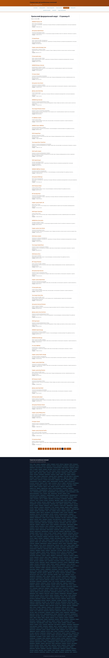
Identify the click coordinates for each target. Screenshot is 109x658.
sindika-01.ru (42, 483)
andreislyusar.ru (46, 505)
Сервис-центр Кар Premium (38, 370)
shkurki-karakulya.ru (50, 529)
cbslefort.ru (58, 586)
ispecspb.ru (37, 534)
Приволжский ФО (59, 7)
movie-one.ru (76, 503)
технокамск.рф (41, 596)
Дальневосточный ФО (46, 10)
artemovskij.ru (68, 560)
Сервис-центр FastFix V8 (38, 202)
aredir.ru (72, 610)
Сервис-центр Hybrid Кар (38, 362)
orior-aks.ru (32, 557)
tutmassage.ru (62, 529)
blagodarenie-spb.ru (44, 488)
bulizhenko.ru (38, 583)
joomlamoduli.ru (35, 588)
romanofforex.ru (32, 550)
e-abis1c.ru (66, 481)
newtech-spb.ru (32, 524)
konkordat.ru (71, 634)
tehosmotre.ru (68, 479)
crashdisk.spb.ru (43, 631)
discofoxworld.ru (47, 474)
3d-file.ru (48, 481)
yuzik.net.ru (56, 627)
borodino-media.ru (70, 517)
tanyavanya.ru (56, 522)
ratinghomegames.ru (33, 572)
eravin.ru (56, 636)
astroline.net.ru (66, 557)
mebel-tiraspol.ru (69, 593)
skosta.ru (49, 581)
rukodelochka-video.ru (56, 648)
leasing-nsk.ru (63, 584)
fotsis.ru (69, 553)
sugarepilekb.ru (41, 560)
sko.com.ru (58, 553)
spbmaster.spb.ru (38, 598)
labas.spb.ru (48, 617)
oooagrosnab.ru (72, 467)
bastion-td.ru (64, 552)
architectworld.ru (38, 629)
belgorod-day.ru (42, 515)
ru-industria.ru (32, 526)
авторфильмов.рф (68, 650)
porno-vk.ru (55, 469)
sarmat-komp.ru (32, 529)
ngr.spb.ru (63, 538)
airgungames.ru (57, 479)
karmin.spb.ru (43, 600)
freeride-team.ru (49, 465)
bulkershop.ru (64, 643)
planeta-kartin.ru (32, 648)
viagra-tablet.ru (69, 484)
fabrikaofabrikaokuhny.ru (74, 495)
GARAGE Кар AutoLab (37, 99)
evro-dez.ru (32, 507)
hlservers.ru (64, 633)
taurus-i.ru (57, 617)
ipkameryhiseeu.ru (39, 576)
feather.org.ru (64, 607)
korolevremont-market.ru (57, 467)
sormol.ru (46, 471)
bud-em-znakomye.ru (39, 467)
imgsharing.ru (32, 517)
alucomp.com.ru (46, 610)
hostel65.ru (62, 474)
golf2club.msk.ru (55, 543)
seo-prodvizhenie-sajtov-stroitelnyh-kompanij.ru (63, 502)
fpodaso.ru (77, 467)
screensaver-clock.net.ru (50, 545)
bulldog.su (53, 598)
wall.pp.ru (47, 605)
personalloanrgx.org (74, 614)
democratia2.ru (32, 579)
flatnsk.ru (49, 557)
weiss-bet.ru (36, 519)
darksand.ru (53, 486)
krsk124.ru (68, 548)
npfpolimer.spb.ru (73, 612)
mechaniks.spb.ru (39, 581)
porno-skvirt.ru (32, 471)
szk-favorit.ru (42, 557)
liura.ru (65, 474)
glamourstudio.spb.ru (72, 596)
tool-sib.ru (64, 565)
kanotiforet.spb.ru (57, 529)
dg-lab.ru (50, 548)
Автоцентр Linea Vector (37, 83)
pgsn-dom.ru (57, 619)
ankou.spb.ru (67, 541)
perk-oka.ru (32, 505)
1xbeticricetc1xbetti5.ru (54, 481)
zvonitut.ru (51, 524)
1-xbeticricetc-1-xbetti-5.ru (53, 476)
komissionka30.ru (48, 584)
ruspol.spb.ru (48, 576)
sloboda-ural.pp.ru (54, 550)
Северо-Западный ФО (50, 7)
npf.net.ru (65, 545)
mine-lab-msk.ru (45, 484)
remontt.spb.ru (36, 564)
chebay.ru (57, 629)
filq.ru (78, 633)
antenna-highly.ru (39, 484)
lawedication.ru (63, 624)
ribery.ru (75, 512)
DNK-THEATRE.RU (33, 581)
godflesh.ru (76, 524)
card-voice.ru (74, 502)
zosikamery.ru (48, 550)
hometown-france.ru (44, 476)
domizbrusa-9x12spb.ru (46, 503)
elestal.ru (53, 472)
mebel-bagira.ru (75, 629)
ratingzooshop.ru (42, 562)
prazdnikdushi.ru (43, 464)
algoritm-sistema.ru (70, 524)
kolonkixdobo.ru (45, 626)
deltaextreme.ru (32, 586)
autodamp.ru (32, 510)
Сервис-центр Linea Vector (38, 228)
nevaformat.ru (53, 629)
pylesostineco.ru (51, 560)
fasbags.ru (74, 484)
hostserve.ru (59, 471)
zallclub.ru (64, 543)
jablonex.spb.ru (47, 579)
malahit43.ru (73, 645)
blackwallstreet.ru (68, 572)
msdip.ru (67, 522)
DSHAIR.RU (43, 567)
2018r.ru (36, 612)
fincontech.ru (40, 486)
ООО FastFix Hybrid (36, 151)
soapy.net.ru (38, 631)
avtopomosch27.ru (48, 507)
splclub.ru (61, 512)
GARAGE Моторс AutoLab (38, 65)
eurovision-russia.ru (37, 465)
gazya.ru (52, 631)
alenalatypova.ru (49, 633)
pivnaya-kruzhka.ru (38, 522)
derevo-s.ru (42, 595)
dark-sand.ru (37, 483)
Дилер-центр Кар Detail (37, 388)
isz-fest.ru (40, 545)
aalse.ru (57, 503)
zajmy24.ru (50, 488)
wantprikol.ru (74, 650)
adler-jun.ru (31, 486)
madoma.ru (38, 512)
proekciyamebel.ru (55, 569)
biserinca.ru (32, 565)
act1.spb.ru (71, 557)
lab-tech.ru (53, 636)
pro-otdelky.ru (35, 469)
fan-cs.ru (77, 565)
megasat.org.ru (65, 583)
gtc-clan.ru (57, 605)
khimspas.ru (76, 610)
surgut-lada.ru (41, 650)
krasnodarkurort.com (37, 565)
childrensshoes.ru (69, 581)
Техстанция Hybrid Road (38, 245)
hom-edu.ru (37, 614)
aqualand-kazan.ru (76, 624)
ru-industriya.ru (71, 514)
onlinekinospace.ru (52, 526)
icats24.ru (31, 617)
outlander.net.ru (63, 598)
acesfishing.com (62, 629)
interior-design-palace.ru (41, 622)
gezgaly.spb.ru (65, 626)
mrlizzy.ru (73, 581)
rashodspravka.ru (71, 627)
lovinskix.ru (31, 474)
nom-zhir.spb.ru (67, 631)
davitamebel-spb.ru (64, 553)
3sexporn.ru (45, 486)
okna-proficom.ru (42, 526)
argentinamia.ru (66, 503)
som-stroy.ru (32, 650)
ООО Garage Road (36, 133)
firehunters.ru (73, 474)
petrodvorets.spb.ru (47, 591)
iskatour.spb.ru (57, 536)
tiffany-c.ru (38, 553)
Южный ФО (54, 10)
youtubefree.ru (75, 507)
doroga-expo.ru (70, 512)
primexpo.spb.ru (70, 533)
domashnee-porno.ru (38, 517)
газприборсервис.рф (37, 600)
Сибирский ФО (73, 7)
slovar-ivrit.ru (38, 514)
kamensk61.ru (74, 595)
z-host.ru (31, 491)
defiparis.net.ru (44, 607)
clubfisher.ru (68, 519)
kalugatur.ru (73, 545)
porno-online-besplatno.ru (55, 512)
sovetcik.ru (72, 567)
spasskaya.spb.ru (32, 593)
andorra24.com (62, 572)
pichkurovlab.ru (51, 515)
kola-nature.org (32, 598)
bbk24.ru (53, 643)
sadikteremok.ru (63, 648)
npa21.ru (45, 574)
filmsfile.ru (45, 641)
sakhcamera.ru (61, 531)
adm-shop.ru (63, 638)
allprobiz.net (54, 638)
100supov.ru (58, 641)
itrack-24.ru (54, 465)
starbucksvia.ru (40, 472)
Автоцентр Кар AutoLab (37, 270)
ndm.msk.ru (37, 562)
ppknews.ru (38, 569)
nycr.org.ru (41, 574)
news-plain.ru (57, 507)
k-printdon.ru (66, 617)
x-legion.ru (49, 483)
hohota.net (64, 550)
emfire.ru (31, 469)
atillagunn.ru (44, 481)
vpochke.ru (44, 629)
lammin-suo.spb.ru (51, 536)
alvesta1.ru (71, 541)
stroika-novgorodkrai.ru (33, 626)
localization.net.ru (71, 583)
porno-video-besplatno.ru (45, 514)
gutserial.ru (51, 595)
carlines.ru (46, 557)
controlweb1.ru (32, 533)
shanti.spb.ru (46, 627)
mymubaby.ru (52, 538)
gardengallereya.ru (63, 564)
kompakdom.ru (63, 645)
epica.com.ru (65, 636)
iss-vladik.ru (39, 607)
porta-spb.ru (49, 634)
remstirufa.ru (73, 519)
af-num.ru (41, 614)
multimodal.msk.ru (70, 543)
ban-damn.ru (59, 484)
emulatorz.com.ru (40, 610)
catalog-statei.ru (67, 574)
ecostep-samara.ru (43, 553)
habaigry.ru (75, 543)
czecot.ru (68, 591)
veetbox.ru (48, 464)
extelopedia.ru (45, 536)
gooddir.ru (36, 541)
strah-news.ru (43, 465)
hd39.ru (67, 584)
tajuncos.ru (42, 512)
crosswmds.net (45, 624)
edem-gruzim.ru (61, 627)
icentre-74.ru (58, 584)
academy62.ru (57, 564)
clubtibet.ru (76, 555)
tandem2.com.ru (58, 633)
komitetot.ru (36, 624)
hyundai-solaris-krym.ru (39, 641)
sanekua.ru (52, 588)
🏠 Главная (35, 7)
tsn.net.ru (40, 624)
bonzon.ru (34, 607)
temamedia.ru (48, 586)
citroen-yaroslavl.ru (69, 586)
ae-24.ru (73, 641)
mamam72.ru (32, 646)
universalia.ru (50, 519)
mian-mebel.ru (37, 646)
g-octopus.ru (36, 505)
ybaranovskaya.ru (33, 569)
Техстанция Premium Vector (38, 108)
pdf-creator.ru (76, 541)
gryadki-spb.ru (54, 645)
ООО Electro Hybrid (36, 236)
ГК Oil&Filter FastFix (36, 117)
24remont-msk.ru (63, 641)
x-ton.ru (50, 510)
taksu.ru (61, 515)
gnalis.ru (35, 476)
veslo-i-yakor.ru (63, 517)
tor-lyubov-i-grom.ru (62, 505)
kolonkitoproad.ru (33, 638)
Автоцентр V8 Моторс (37, 176)
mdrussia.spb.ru (56, 595)
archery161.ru (70, 534)
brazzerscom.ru (64, 488)
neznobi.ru (75, 471)
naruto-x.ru (51, 505)
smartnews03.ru (41, 474)
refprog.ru (50, 622)
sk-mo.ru (54, 633)
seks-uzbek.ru (50, 469)
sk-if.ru (31, 588)
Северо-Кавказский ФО (62, 10)
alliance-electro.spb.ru (68, 531)
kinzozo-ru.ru (41, 533)
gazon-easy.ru (36, 560)
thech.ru (36, 619)
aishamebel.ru (38, 643)
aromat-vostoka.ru (33, 552)
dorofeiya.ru (41, 645)
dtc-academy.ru (72, 631)
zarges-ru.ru (65, 526)
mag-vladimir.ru (64, 600)
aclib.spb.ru (42, 584)
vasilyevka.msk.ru (67, 614)
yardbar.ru (69, 600)
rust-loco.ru (32, 538)
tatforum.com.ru (52, 610)
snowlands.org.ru (63, 581)
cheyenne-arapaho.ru (65, 576)
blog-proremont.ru (58, 643)
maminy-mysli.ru (47, 593)
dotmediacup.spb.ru (63, 593)
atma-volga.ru (38, 615)
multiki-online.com (45, 541)
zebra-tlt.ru (37, 526)
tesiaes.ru (77, 545)
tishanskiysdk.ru (32, 615)
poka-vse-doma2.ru (51, 479)
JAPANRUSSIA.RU (48, 569)
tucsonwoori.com (65, 588)
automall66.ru (59, 600)
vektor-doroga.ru (58, 472)
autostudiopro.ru (66, 465)
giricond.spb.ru (41, 619)
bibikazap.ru (64, 605)
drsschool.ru (66, 562)
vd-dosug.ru (67, 469)
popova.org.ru (69, 605)
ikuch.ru (38, 574)
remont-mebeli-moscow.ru (57, 519)
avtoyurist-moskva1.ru (33, 548)
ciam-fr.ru (57, 464)
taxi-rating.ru (76, 615)
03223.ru (31, 464)
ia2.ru (31, 534)
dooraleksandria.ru (33, 484)
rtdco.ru (53, 502)
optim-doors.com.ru (33, 574)
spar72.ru (68, 607)
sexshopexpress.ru (60, 465)
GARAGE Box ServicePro (37, 220)
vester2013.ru (58, 650)
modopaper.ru (63, 510)
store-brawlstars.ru (76, 483)
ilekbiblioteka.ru (48, 638)
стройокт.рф (32, 591)
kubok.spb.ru (73, 548)
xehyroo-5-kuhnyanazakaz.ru (71, 491)
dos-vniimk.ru (69, 603)
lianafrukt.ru (56, 588)
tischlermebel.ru (53, 600)
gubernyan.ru (45, 572)
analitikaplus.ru (38, 550)
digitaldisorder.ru (32, 631)
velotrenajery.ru (63, 472)
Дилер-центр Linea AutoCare (39, 312)
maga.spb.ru (69, 598)
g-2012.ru (31, 479)
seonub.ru (47, 524)
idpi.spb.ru (59, 622)
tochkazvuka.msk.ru (59, 555)
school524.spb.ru (69, 624)
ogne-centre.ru (68, 633)
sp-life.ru (46, 483)
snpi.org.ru (62, 536)
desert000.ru (56, 574)
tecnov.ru (45, 650)
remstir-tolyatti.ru (62, 522)
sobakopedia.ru (35, 545)
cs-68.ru (77, 491)
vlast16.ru (31, 536)
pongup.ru (58, 474)
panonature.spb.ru (60, 615)
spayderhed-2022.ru (70, 505)
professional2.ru (48, 612)
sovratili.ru (59, 469)
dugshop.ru (36, 538)
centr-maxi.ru (32, 612)
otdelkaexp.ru (38, 552)
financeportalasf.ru (33, 636)
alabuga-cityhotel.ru (72, 465)
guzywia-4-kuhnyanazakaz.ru (34, 493)
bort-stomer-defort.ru (41, 612)
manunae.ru (68, 510)
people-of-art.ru (66, 555)
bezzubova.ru (71, 555)
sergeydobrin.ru (53, 555)
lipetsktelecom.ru (43, 495)
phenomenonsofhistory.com (34, 605)
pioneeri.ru (37, 529)
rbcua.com (42, 627)
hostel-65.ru (54, 471)
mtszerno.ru (48, 583)
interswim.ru (32, 624)
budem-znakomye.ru (65, 467)
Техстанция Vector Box (37, 295)
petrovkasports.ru (48, 512)
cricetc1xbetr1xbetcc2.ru (34, 481)
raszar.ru (68, 493)
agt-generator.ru (32, 643)
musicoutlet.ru (44, 598)
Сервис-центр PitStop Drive (38, 412)
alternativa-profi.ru (58, 610)
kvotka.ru (45, 533)
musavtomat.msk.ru (60, 567)
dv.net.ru (77, 603)
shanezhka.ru (68, 648)
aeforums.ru (60, 543)
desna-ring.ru (37, 645)
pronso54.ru (69, 472)
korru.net (34, 536)
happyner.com (32, 634)
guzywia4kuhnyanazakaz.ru (64, 495)
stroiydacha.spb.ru (43, 633)
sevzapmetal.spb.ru (73, 576)
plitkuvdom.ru (38, 648)
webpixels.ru (37, 591)
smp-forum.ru (59, 552)
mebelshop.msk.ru (53, 552)
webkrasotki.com (51, 541)
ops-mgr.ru (35, 479)
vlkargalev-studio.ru (38, 603)
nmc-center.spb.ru (43, 634)
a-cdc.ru (44, 467)
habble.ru (35, 472)
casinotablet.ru (45, 519)
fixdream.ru (39, 617)
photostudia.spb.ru (43, 564)
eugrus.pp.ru (59, 533)
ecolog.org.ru (68, 529)
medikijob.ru (32, 564)
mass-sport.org (41, 579)
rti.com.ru (68, 564)
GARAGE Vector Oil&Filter (38, 125)
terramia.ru (52, 564)
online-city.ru (60, 646)
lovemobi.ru (32, 610)
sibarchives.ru (41, 505)
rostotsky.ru (75, 517)
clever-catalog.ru (74, 643)
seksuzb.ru (57, 495)
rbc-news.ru (76, 469)
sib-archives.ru (54, 483)
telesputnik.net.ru (42, 605)
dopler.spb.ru (73, 560)
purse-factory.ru (64, 484)
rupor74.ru (38, 627)
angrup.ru (54, 548)
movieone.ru (76, 505)
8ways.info (61, 619)
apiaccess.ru (48, 562)
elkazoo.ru (55, 626)
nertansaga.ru (62, 507)
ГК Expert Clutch (36, 421)
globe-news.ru (37, 633)
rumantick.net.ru (43, 583)
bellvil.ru (31, 607)
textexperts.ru (32, 522)
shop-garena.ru (60, 476)
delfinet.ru (44, 472)
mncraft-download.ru (63, 524)
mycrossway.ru (43, 586)
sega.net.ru (74, 603)
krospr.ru (36, 471)
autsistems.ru (43, 643)
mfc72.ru (66, 627)
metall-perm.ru (32, 562)
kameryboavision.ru (50, 546)
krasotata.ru (38, 464)
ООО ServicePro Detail (37, 397)
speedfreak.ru (51, 626)
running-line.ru (66, 536)
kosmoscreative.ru (69, 552)
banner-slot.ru (69, 622)
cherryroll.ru (69, 643)
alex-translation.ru (72, 588)
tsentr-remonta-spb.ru (59, 634)
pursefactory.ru (56, 505)
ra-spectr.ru (47, 596)
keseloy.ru (31, 600)
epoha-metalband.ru (58, 538)
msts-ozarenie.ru (57, 560)
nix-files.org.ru (32, 543)
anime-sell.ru (73, 598)
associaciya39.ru (64, 533)
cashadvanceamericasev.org (48, 614)
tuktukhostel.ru (71, 617)
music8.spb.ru (64, 548)
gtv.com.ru (60, 636)
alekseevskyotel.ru (51, 619)
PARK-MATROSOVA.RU (70, 546)
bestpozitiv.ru (52, 617)
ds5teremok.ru (37, 584)
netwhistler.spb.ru (75, 605)
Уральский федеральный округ (37, 4)
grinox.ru (46, 560)
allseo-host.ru (63, 479)
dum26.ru (44, 576)
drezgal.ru (77, 619)
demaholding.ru (53, 503)
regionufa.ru (32, 519)
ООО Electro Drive (36, 254)
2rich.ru (50, 471)
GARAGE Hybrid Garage (37, 329)
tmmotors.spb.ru (48, 567)
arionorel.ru (52, 593)
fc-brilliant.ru (75, 636)
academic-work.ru (41, 588)
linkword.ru (57, 579)
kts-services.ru (32, 483)
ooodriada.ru (51, 596)
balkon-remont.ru (48, 643)
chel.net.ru (76, 536)
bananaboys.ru (47, 588)
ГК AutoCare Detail (36, 439)
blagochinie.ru (61, 617)
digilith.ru (46, 515)
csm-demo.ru (45, 479)
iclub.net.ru (31, 560)
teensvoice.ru (74, 515)
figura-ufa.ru (48, 603)
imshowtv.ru (43, 565)
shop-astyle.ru (37, 595)
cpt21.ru (33, 534)
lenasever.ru (73, 472)
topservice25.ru (39, 572)
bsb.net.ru (46, 622)
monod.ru (61, 595)
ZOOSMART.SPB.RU (71, 562)
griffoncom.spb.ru (56, 546)
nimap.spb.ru (48, 629)
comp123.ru (65, 515)
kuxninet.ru (68, 645)
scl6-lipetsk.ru (75, 626)
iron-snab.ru (50, 533)
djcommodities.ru (42, 510)
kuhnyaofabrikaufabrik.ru (52, 491)
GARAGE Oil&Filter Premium (38, 169)
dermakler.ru (64, 610)
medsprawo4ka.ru (71, 488)
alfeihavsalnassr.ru (33, 512)
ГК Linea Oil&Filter (36, 345)
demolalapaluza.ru (51, 522)
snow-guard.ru (39, 503)
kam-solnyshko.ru (59, 576)
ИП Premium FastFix (36, 379)
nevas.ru (50, 646)
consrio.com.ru (56, 534)
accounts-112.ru (40, 479)
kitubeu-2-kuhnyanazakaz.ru (60, 491)
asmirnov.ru (48, 615)
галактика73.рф (53, 553)
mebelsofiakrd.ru (32, 583)
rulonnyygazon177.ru (33, 503)
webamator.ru (36, 507)
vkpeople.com (41, 593)
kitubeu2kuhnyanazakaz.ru (37, 491)
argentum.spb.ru (32, 614)
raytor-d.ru (40, 481)
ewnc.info (44, 545)
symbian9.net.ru (38, 567)
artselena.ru (57, 612)
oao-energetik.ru (39, 636)
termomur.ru (64, 519)
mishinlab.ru (71, 471)
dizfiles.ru (71, 507)
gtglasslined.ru (50, 572)
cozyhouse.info (32, 603)
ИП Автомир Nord (36, 193)
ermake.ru (49, 645)
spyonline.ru (43, 550)
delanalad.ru (67, 507)
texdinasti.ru (50, 650)
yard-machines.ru (61, 631)
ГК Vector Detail (35, 74)
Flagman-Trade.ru (51, 624)
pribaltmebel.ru (43, 648)
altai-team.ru (66, 615)
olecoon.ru (63, 469)
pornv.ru (77, 465)
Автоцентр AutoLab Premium (39, 304)
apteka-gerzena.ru (61, 614)
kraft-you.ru (62, 464)
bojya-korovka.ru (32, 629)
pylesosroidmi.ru (52, 605)
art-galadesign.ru (32, 553)
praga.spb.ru (73, 529)
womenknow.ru (63, 603)
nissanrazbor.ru (54, 646)
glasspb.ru (69, 474)
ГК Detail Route (35, 38)
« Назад (40, 448)
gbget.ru (72, 510)
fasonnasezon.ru (66, 619)
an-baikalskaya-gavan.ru (51, 641)
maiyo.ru (73, 622)
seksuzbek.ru (45, 469)
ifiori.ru (63, 574)
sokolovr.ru (74, 522)
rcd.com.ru (70, 584)
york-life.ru (65, 512)
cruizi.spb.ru (72, 591)
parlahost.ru (71, 646)
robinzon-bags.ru (49, 648)
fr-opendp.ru (53, 576)
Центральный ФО (42, 7)
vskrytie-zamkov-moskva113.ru (35, 495)
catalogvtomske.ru (33, 627)
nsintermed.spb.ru (54, 591)
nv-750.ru (52, 507)
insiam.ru (61, 534)
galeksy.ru (35, 617)
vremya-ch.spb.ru (50, 574)
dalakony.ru (77, 562)
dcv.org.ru (72, 574)
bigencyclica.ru (75, 534)
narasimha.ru (37, 510)
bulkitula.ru (39, 476)
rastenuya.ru (32, 465)
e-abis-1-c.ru (59, 483)
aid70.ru (77, 560)
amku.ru (53, 607)
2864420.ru (39, 488)
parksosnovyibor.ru (66, 646)
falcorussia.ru (32, 531)
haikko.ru (31, 545)
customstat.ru (60, 626)
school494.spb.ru (46, 538)
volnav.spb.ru (57, 545)
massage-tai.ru (43, 524)
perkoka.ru (71, 503)
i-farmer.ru (37, 579)
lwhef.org (43, 638)
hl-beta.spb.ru (40, 538)
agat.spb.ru (76, 546)
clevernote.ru (32, 645)
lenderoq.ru (48, 555)
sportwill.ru (36, 650)
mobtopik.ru (54, 565)
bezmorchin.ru (76, 533)
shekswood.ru (48, 600)
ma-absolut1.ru (41, 507)
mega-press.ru (66, 464)
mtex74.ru (46, 646)
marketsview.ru (51, 627)
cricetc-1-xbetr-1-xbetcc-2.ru (68, 476)
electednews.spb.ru (58, 607)
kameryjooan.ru (62, 560)
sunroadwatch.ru (63, 586)
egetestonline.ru (70, 636)
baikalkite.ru (53, 634)
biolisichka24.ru (56, 524)
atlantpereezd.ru (32, 467)
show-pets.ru (36, 474)
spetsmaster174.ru (33, 576)
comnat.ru (61, 545)
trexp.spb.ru (55, 614)
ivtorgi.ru (60, 574)
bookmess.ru (52, 579)
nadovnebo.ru (58, 638)
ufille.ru (34, 464)
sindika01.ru (64, 483)
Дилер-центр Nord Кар (37, 90)
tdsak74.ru (36, 533)
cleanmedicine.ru (32, 514)
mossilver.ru (44, 555)
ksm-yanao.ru (32, 633)
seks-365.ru (52, 514)
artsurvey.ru (69, 610)
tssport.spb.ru (57, 572)
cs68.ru (49, 493)
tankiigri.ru (72, 607)
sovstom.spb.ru (75, 634)
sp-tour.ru (73, 565)
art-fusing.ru (53, 586)
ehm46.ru (45, 645)
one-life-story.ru (76, 476)
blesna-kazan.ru (38, 555)
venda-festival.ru (69, 483)
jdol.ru (70, 522)
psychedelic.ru (64, 622)
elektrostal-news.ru (50, 467)
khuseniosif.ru (57, 593)
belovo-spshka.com (57, 624)
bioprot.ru (74, 584)
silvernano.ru (49, 472)
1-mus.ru (49, 484)
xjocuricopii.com (54, 567)
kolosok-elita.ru (46, 534)
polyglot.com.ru (75, 557)
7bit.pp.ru (69, 545)
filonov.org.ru (36, 596)
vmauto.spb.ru (32, 595)
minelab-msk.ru (62, 486)
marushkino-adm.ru (33, 622)
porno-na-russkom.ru (64, 471)
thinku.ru (53, 650)
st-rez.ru (67, 629)
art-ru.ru (35, 610)
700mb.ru (43, 603)
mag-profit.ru (53, 584)
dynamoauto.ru (36, 557)
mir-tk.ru (41, 493)
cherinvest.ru (56, 541)
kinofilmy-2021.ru (44, 522)
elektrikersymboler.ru (43, 543)
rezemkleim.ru (37, 524)
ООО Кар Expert (36, 321)
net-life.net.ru (51, 531)
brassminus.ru (74, 569)
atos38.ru (70, 629)
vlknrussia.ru (45, 493)
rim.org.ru (65, 569)
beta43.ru (60, 588)
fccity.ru (66, 596)
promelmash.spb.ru (57, 596)
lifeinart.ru (43, 617)
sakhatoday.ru (37, 543)
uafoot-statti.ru (61, 481)
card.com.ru (32, 546)
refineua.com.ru (61, 579)
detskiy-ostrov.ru (62, 541)
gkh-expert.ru (70, 626)
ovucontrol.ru (56, 514)
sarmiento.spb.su (39, 536)
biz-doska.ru (52, 517)
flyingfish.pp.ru (32, 584)
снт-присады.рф (39, 638)
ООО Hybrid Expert (36, 160)
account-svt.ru (69, 641)
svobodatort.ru (70, 615)
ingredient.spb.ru (66, 612)
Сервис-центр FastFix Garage (39, 354)
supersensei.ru (32, 641)
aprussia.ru (56, 631)
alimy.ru (68, 550)
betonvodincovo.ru (53, 615)
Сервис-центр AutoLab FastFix (39, 430)
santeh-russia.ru (32, 567)
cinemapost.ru (53, 464)
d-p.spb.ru (48, 553)
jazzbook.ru (59, 645)
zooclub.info (32, 596)
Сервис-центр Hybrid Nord (38, 279)
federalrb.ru (46, 619)
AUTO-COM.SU (59, 550)
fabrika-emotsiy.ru (63, 546)
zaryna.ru (40, 519)
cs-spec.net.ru (67, 579)
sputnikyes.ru (50, 543)
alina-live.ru (52, 603)
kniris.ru (37, 593)
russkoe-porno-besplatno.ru (34, 515)
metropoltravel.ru (58, 517)
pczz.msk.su (41, 591)
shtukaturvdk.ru (73, 648)
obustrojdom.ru (66, 567)
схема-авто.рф (45, 548)
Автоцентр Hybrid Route (37, 30)
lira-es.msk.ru (55, 622)
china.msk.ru (49, 598)
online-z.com (72, 550)
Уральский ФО (66, 7)
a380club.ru (61, 503)
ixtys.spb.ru (63, 596)
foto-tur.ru (48, 517)
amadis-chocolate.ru (43, 529)
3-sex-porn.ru (54, 484)
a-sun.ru (53, 581)
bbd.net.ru (47, 552)
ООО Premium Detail (36, 185)
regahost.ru (41, 534)
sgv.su (40, 541)
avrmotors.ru (75, 552)
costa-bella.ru (54, 533)
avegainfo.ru (65, 534)
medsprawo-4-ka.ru (33, 488)
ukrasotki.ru (40, 469)
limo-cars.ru (48, 631)
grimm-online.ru (57, 598)
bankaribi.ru (65, 493)
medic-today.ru (57, 515)
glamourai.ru (69, 569)
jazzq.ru (64, 591)
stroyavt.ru (74, 531)
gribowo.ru (31, 476)
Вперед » (68, 448)
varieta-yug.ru (73, 479)
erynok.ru (46, 526)
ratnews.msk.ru (75, 586)
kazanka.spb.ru (36, 546)
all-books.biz (75, 593)
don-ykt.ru (69, 515)
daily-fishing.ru (53, 583)
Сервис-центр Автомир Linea (39, 47)
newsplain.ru (54, 510)
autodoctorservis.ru (38, 531)
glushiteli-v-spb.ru (59, 583)
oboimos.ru (74, 572)
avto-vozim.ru (56, 531)
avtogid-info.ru (68, 638)
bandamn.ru (36, 486)
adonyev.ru (72, 469)
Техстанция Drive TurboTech (38, 142)
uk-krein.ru (69, 595)
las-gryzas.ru (49, 607)
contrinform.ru (47, 595)
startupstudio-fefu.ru (59, 526)
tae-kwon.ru (52, 534)
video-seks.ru (60, 493)
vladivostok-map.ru (54, 493)
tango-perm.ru (32, 541)
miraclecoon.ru (53, 474)
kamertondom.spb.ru (45, 531)
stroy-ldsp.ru (57, 581)
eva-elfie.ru (44, 517)
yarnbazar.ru (63, 650)
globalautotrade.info (53, 562)
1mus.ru (49, 486)
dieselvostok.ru (74, 538)
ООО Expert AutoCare (37, 211)
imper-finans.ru (60, 569)
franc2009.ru (40, 626)
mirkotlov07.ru (38, 586)
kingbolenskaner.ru (55, 557)
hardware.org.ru (40, 548)
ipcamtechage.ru (45, 581)
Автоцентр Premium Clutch (38, 404)
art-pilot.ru (61, 612)
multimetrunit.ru (68, 565)
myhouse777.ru (74, 633)
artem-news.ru (73, 564)
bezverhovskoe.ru (60, 562)
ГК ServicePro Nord (36, 56)
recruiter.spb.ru (58, 548)
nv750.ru (46, 510)
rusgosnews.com (68, 538)
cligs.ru (60, 605)
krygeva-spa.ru (72, 536)
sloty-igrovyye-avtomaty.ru (63, 514)
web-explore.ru (75, 464)
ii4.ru (53, 572)
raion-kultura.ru (32, 619)
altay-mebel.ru (72, 579)
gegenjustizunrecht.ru (71, 526)
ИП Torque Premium (36, 261)
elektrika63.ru (66, 634)
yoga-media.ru (43, 615)
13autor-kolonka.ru (42, 471)
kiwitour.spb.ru (74, 600)
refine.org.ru (65, 595)
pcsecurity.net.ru (59, 565)
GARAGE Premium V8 (37, 21)
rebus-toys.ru (57, 486)
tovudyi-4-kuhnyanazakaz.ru (57, 488)
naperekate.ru (45, 491)
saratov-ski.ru (37, 634)
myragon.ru (48, 564)
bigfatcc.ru (31, 472)
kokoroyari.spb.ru (32, 555)
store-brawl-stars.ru (71, 481)
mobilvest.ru (43, 552)
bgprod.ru (76, 627)
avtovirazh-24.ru (60, 591)
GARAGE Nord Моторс (37, 337)
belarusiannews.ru (58, 603)
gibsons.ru (53, 612)
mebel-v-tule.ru (48, 565)
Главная (31, 4)
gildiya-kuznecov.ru (43, 546)
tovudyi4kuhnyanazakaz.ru (51, 495)
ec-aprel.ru (44, 636)
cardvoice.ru (59, 510)
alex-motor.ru (61, 557)
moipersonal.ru (42, 646)
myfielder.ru (48, 636)
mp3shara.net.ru (72, 619)
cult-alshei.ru (42, 569)
